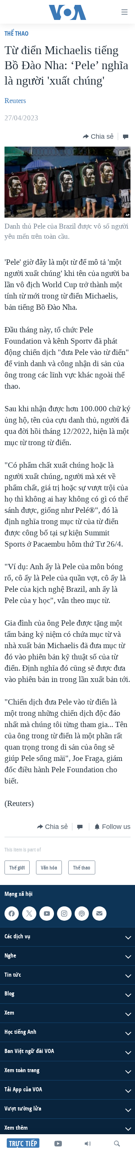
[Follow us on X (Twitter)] (29, 913)
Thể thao (16, 33)
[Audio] (87, 1143)
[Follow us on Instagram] (64, 913)
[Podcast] (82, 913)
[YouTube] (58, 1143)
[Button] (98, 136)
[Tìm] (117, 1143)
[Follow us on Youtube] (46, 913)
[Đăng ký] (99, 913)
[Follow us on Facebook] (11, 913)
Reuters (15, 100)
